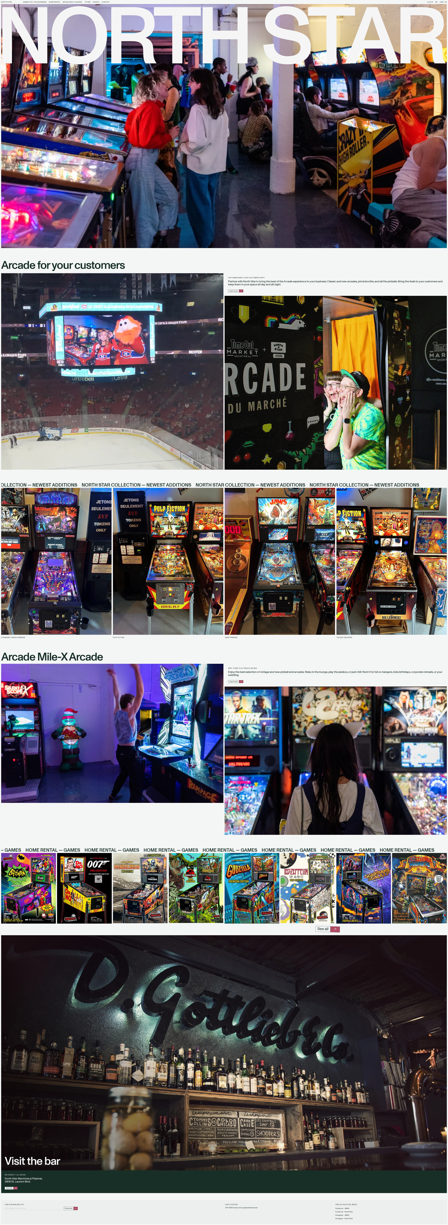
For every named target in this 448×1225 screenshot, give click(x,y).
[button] (443, 2)
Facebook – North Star (344, 1212)
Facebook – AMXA (342, 1208)
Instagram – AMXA (342, 1215)
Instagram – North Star (344, 1218)
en (436, 2)
